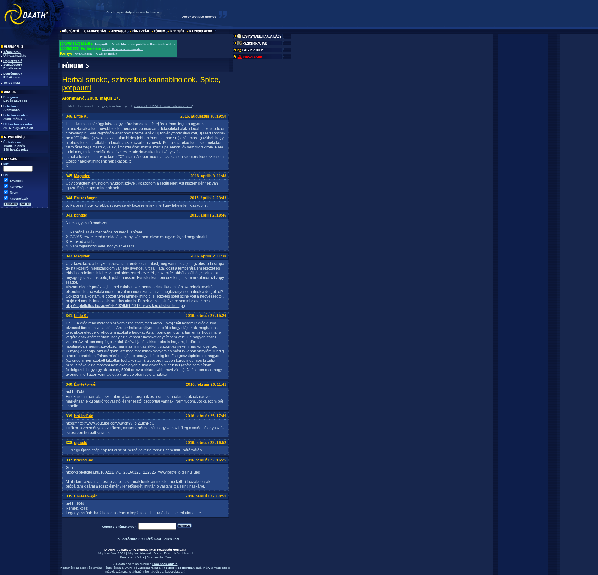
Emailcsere (12, 68)
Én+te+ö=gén (85, 198)
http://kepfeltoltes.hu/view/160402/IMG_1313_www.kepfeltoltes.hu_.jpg (125, 306)
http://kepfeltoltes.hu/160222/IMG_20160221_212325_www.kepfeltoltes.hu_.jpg (133, 472)
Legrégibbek (12, 73)
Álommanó (11, 109)
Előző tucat (11, 77)
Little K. (81, 116)
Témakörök (12, 52)
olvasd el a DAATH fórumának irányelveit (163, 106)
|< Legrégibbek (128, 538)
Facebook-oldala (165, 564)
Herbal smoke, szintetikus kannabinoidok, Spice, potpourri (141, 83)
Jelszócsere (12, 64)
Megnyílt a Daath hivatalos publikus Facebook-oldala (135, 44)
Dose (168, 553)
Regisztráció (12, 61)
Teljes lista (11, 82)
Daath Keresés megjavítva (122, 49)
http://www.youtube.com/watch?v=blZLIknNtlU (116, 423)
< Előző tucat (151, 538)
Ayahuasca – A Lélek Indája (96, 53)
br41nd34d (83, 416)
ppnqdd (80, 215)
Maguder (82, 176)
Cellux (139, 557)
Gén (168, 557)
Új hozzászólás (14, 55)
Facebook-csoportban (178, 567)
